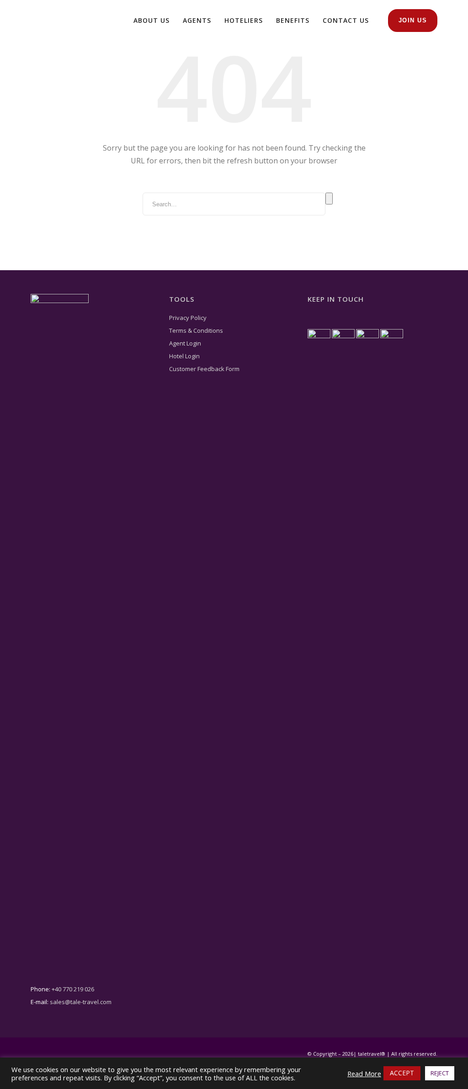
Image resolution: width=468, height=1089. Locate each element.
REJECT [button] (440, 1073)
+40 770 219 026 (73, 989)
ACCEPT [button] (402, 1072)
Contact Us (346, 20)
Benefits (292, 20)
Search (329, 198)
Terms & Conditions (196, 330)
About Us (151, 20)
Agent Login (185, 343)
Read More (364, 1073)
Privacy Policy (188, 318)
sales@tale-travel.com (81, 1002)
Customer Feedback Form (204, 369)
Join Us (413, 20)
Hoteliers (243, 20)
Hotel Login (184, 356)
